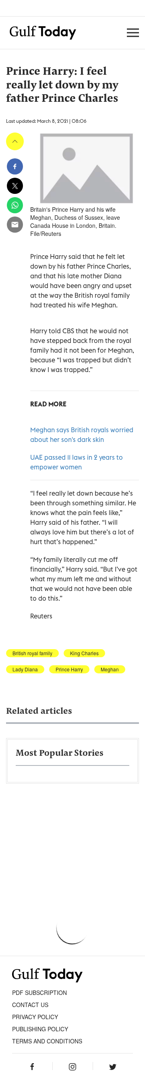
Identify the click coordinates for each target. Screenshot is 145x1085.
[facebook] (15, 166)
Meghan (110, 669)
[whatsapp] (15, 205)
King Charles (84, 653)
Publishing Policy (40, 1029)
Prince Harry (69, 669)
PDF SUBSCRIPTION (39, 992)
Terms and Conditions (47, 1041)
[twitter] (15, 186)
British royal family (32, 653)
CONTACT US (30, 1005)
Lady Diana (25, 669)
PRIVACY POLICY (35, 1017)
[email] (15, 225)
